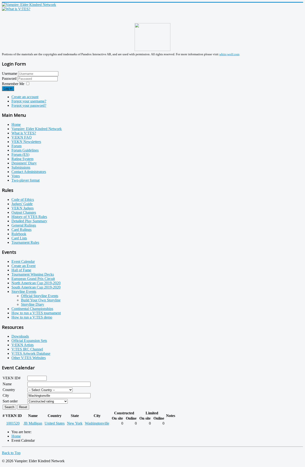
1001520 (13, 423)
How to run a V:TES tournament (36, 313)
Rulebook (18, 234)
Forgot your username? (28, 101)
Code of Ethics (22, 200)
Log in (8, 88)
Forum (16, 146)
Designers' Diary (24, 163)
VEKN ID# (11, 378)
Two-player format (25, 180)
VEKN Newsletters (26, 142)
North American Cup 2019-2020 (36, 283)
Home (16, 124)
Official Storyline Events (39, 296)
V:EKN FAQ (21, 137)
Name (7, 384)
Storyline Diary (32, 304)
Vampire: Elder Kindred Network (36, 129)
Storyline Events (23, 291)
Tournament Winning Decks (32, 274)
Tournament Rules (25, 242)
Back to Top (11, 453)
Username (9, 73)
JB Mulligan (33, 423)
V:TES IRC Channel (27, 349)
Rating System (22, 159)
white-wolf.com (229, 54)
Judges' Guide (22, 204)
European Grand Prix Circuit (33, 279)
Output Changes (23, 212)
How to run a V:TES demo (31, 317)
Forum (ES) (20, 154)
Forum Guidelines (25, 150)
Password (9, 78)
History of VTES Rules (29, 217)
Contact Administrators (28, 172)
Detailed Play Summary (29, 221)
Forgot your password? (28, 105)
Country (9, 390)
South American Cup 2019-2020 (36, 287)
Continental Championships (32, 309)
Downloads (20, 336)
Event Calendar (23, 261)
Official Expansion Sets (29, 341)
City (6, 395)
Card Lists (19, 238)
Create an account (24, 97)
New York (74, 423)
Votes (15, 176)
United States (55, 423)
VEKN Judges (22, 208)
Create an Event (23, 266)
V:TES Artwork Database (30, 353)
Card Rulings (21, 230)
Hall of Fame (21, 270)
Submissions (20, 167)
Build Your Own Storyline (41, 300)
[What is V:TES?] (16, 9)
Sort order (10, 401)
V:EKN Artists (22, 345)
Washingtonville (97, 423)
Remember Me (13, 84)
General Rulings (23, 225)
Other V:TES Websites (28, 358)
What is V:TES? (23, 133)
